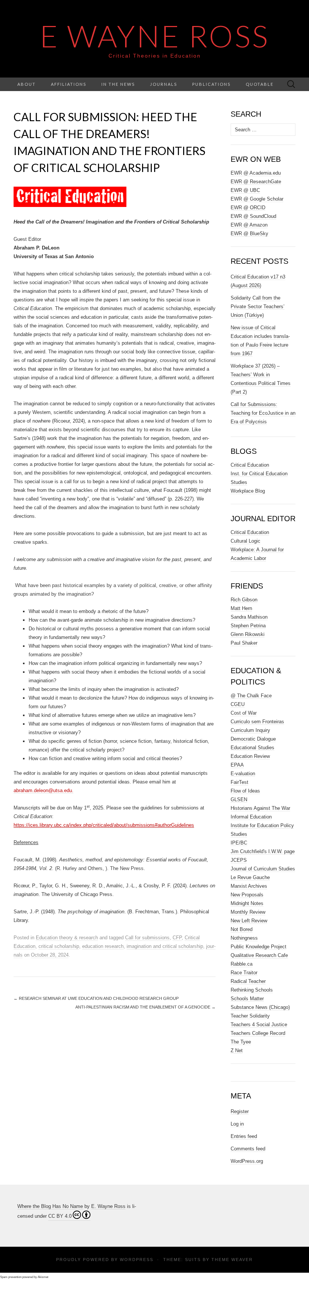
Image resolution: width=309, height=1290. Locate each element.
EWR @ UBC (245, 190)
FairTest (239, 782)
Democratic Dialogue (253, 739)
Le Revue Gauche (250, 877)
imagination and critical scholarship (165, 946)
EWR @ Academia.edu (256, 173)
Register (240, 1111)
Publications (211, 84)
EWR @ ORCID (248, 207)
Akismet (43, 1277)
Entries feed (244, 1136)
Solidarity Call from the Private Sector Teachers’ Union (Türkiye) (258, 306)
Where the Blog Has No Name (50, 1206)
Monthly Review (248, 912)
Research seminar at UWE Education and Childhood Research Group (96, 998)
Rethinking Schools (252, 990)
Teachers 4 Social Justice (259, 1024)
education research (103, 946)
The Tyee (241, 1042)
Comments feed (248, 1149)
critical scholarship (58, 946)
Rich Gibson (244, 599)
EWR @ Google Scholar (257, 199)
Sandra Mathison (249, 617)
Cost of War (244, 713)
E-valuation (243, 773)
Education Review (250, 756)
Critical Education (250, 465)
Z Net (237, 1050)
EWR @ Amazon (249, 225)
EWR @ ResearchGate (256, 181)
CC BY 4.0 (60, 1216)
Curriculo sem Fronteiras (257, 721)
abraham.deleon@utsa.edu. (43, 790)
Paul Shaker (244, 643)
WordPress (136, 1259)
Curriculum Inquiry (250, 730)
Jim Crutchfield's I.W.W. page (263, 851)
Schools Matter (247, 998)
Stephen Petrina (248, 625)
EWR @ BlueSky (249, 233)
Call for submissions (147, 937)
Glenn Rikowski (248, 634)
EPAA (237, 765)
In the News (118, 84)
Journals (163, 84)
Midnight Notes (247, 903)
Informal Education (251, 817)
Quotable (260, 84)
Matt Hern (241, 608)
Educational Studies (252, 747)
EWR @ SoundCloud (253, 216)
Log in (237, 1124)
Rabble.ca (241, 964)
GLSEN (239, 799)
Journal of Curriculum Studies (263, 869)
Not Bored (241, 929)
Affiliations (68, 84)
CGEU (238, 704)
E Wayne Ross (154, 36)
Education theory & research (67, 937)
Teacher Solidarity (250, 1016)
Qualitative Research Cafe (259, 955)
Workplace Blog (248, 491)
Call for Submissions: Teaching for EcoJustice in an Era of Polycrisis (263, 413)
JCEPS (239, 860)
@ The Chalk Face (251, 695)
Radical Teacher (248, 981)
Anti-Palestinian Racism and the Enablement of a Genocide (145, 1007)
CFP (177, 937)
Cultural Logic (245, 541)
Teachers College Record (258, 1033)
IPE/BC (239, 843)
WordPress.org (247, 1161)
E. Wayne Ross (108, 1206)
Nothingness (244, 938)
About (26, 84)
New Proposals (247, 895)
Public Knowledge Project (258, 946)
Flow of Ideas (245, 791)
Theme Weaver (232, 1259)
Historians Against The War (260, 808)
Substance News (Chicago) (260, 1007)
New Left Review (249, 920)
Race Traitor (244, 972)
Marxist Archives (249, 886)
